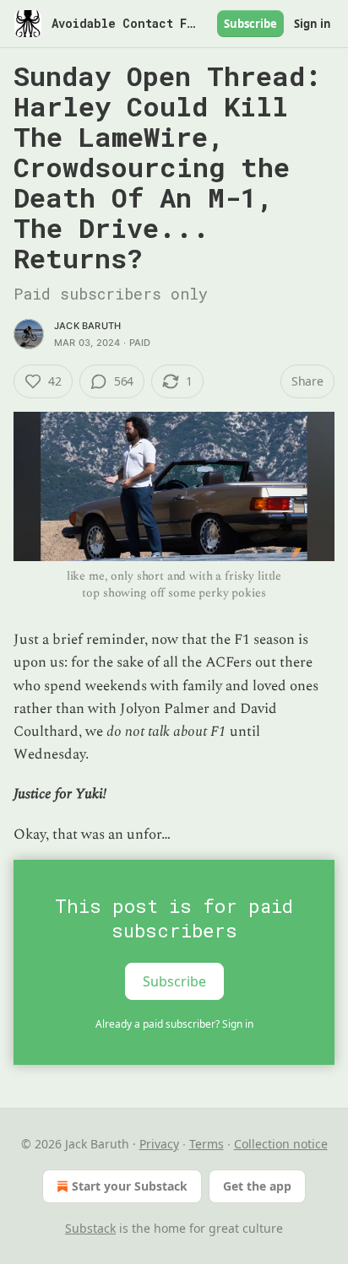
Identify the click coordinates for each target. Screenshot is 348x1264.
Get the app (257, 1186)
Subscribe (250, 23)
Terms (206, 1144)
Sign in (312, 23)
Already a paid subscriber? (174, 1024)
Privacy (159, 1144)
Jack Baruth (87, 326)
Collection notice (281, 1144)
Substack (90, 1228)
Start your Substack (130, 1186)
